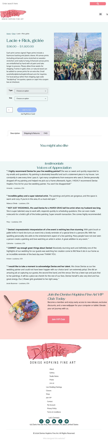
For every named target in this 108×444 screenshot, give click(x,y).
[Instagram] (41, 421)
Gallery (52, 373)
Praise (52, 380)
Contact (50, 401)
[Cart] (107, 14)
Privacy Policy (52, 408)
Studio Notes (54, 376)
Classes (48, 391)
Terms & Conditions (54, 412)
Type (10, 90)
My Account (51, 405)
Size (10, 98)
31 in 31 (52, 383)
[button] (100, 14)
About (52, 369)
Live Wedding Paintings (54, 387)
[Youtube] (54, 421)
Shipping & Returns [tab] (32, 133)
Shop (13, 33)
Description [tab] (15, 133)
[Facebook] (48, 421)
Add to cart (26, 110)
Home (9, 33)
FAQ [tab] (45, 133)
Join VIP (48, 398)
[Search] (98, 3)
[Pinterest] (67, 421)
